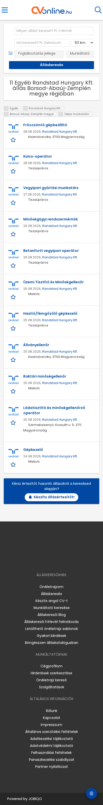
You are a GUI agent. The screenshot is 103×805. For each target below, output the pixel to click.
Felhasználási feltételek (51, 752)
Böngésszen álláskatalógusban (51, 642)
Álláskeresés (51, 593)
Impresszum (51, 724)
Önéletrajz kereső (51, 680)
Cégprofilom (51, 666)
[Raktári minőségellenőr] (13, 380)
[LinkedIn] (56, 560)
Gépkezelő (33, 449)
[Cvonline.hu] (52, 8)
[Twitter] (64, 560)
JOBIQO (35, 798)
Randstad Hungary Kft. (60, 131)
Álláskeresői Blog (52, 614)
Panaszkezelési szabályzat (51, 759)
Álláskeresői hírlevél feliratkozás (51, 621)
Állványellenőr (36, 344)
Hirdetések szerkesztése (51, 673)
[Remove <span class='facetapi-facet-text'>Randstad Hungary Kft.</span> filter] (25, 108)
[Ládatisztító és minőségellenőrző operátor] (13, 411)
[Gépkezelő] (13, 453)
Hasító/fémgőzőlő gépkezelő (50, 313)
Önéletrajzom (52, 586)
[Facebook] (40, 560)
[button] (11, 53)
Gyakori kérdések (51, 635)
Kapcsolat (51, 717)
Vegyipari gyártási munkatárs (50, 187)
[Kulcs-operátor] (13, 160)
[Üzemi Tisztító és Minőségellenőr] (13, 286)
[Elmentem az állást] (13, 139)
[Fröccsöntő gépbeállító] (13, 128)
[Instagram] (48, 560)
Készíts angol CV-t (52, 600)
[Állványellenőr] (13, 348)
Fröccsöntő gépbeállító (45, 124)
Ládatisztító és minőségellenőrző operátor (54, 410)
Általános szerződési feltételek (51, 731)
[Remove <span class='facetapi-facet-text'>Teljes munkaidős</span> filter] (60, 114)
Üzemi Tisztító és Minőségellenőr (53, 282)
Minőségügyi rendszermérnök (50, 219)
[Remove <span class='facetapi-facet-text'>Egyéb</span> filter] (6, 108)
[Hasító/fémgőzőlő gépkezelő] (13, 317)
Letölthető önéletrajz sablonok (51, 628)
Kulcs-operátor (37, 156)
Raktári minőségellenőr (44, 376)
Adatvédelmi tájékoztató (51, 745)
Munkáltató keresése (52, 607)
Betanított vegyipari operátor (51, 250)
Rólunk (51, 710)
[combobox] (54, 31)
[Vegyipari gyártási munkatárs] (13, 191)
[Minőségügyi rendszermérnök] (13, 223)
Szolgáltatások (51, 687)
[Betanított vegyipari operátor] (13, 254)
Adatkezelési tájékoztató (51, 738)
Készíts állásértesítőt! (54, 497)
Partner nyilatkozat (51, 766)
